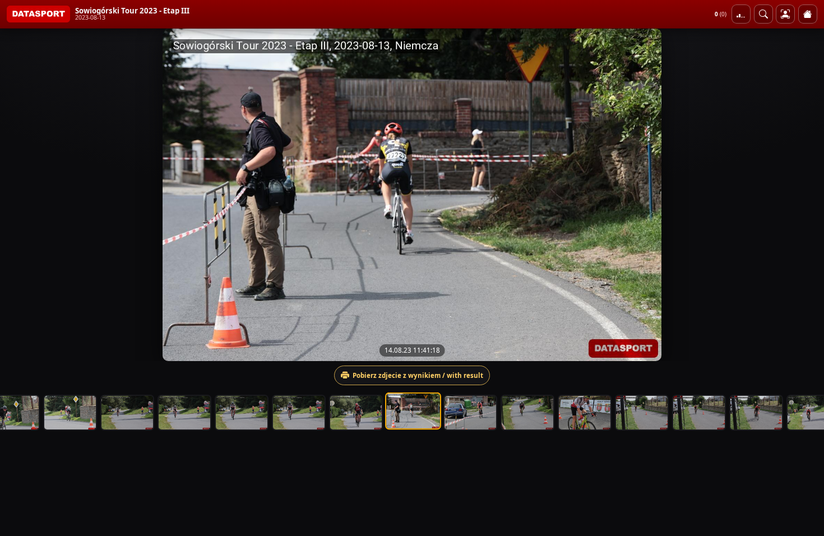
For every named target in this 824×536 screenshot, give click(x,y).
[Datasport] (38, 14)
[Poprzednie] (18, 194)
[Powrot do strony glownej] (807, 14)
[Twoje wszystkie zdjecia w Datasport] (785, 14)
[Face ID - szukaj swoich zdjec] (763, 14)
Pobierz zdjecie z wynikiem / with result (418, 375)
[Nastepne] (805, 194)
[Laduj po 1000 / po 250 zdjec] (741, 14)
